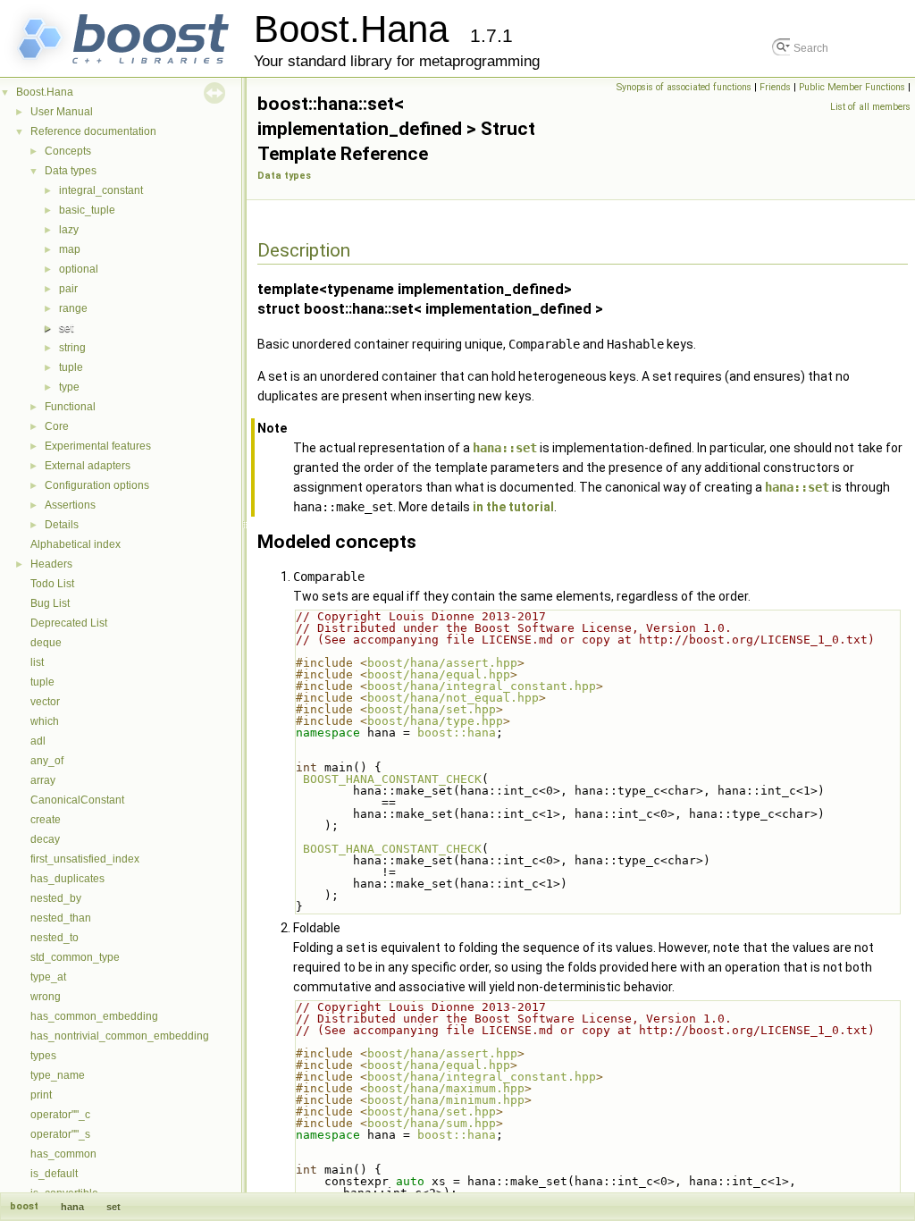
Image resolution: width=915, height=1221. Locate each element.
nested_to (54, 937)
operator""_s (60, 1134)
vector (45, 701)
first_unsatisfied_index (84, 859)
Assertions (70, 505)
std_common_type (75, 957)
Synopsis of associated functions (684, 87)
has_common (63, 1154)
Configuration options (97, 485)
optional (78, 269)
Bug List (50, 603)
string (72, 347)
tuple (71, 367)
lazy (69, 229)
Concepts (68, 151)
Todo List (52, 583)
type (69, 387)
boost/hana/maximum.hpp (446, 1088)
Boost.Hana (44, 92)
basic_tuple (87, 210)
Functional (70, 406)
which (44, 721)
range (73, 308)
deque (46, 642)
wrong (45, 996)
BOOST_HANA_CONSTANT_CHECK (392, 779)
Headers (51, 564)
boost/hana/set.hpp (431, 709)
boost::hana (456, 732)
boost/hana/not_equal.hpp (453, 697)
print (41, 1095)
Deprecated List (68, 623)
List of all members (870, 107)
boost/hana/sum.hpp (431, 1123)
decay (45, 839)
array (42, 780)
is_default (54, 1173)
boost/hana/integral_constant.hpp (481, 686)
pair (68, 288)
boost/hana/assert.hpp (442, 662)
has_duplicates (67, 878)
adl (38, 741)
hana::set (505, 448)
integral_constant (101, 190)
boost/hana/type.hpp (435, 721)
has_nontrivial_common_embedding (119, 1036)
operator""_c (60, 1114)
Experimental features (98, 446)
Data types (71, 170)
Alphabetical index (75, 544)
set (66, 328)
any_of (46, 760)
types (43, 1055)
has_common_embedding (94, 1016)
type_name (57, 1075)
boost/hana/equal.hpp (438, 674)
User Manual (61, 111)
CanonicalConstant (77, 800)
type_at (48, 977)
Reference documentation (93, 131)
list (37, 662)
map (69, 249)
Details (62, 524)
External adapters (87, 465)
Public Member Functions (852, 87)
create (45, 819)
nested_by (55, 898)
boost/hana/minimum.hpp (446, 1100)
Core (57, 426)
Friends (775, 87)
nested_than (60, 918)
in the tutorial (513, 507)
